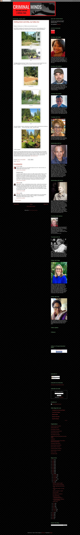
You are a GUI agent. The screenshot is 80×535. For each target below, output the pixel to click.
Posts (53, 376)
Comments (54, 378)
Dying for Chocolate (55, 416)
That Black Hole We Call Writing (58, 484)
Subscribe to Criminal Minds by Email (57, 384)
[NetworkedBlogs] (59, 350)
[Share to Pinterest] (32, 159)
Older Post (46, 204)
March (54, 507)
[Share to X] (30, 159)
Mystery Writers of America (55, 446)
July (54, 481)
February (54, 509)
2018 (53, 471)
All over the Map (55, 492)
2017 (53, 473)
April (54, 506)
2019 (53, 470)
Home (31, 204)
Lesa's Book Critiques (56, 412)
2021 (53, 467)
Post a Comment (18, 200)
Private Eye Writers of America (56, 448)
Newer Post (16, 204)
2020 (53, 468)
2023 (53, 464)
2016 (53, 512)
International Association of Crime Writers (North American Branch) (58, 441)
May (54, 504)
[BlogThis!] (29, 159)
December (55, 474)
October (54, 477)
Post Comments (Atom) (33, 210)
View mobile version (31, 206)
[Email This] (28, 159)
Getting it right (55, 501)
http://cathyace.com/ (34, 155)
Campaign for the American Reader (58, 410)
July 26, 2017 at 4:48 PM (20, 190)
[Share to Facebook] (31, 159)
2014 (53, 515)
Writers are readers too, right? (58, 490)
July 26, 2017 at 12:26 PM (20, 180)
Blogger (51, 532)
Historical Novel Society (55, 432)
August (54, 480)
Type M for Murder (55, 418)
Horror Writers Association (55, 434)
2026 (53, 459)
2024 (53, 462)
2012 (53, 518)
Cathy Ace (19, 159)
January (54, 510)
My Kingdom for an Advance (57, 493)
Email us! (58, 24)
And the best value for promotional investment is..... (58, 497)
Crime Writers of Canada (55, 429)
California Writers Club (55, 427)
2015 (53, 514)
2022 (53, 465)
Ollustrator (43, 532)
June (54, 503)
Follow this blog (59, 351)
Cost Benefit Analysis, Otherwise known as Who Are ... (58, 500)
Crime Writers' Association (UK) (56, 431)
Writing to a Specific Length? (58, 483)
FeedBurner (61, 397)
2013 (53, 517)
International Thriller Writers (55, 443)
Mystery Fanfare (55, 414)
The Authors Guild (54, 453)
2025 (53, 461)
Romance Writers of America (56, 450)
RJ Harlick (18, 166)
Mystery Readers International (56, 445)
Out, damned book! (56, 495)
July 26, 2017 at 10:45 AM (20, 170)
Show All (66, 420)
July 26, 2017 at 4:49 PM (20, 198)
